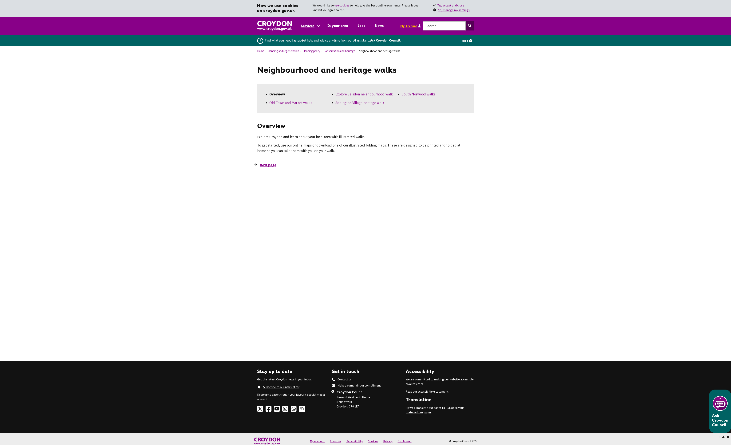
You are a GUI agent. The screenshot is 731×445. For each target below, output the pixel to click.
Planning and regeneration (283, 51)
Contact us (345, 379)
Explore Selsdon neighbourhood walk (364, 94)
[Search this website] (470, 25)
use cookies (341, 5)
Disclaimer (405, 441)
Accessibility (354, 441)
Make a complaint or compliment (359, 385)
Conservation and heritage (339, 51)
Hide (465, 40)
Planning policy (311, 51)
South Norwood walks (418, 94)
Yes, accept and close (450, 5)
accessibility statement (433, 391)
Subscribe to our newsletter (281, 387)
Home (260, 51)
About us (335, 441)
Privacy (388, 441)
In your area (337, 26)
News (379, 26)
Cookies (373, 441)
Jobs (361, 26)
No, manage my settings (454, 10)
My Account (408, 26)
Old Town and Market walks (290, 102)
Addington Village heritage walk (359, 102)
